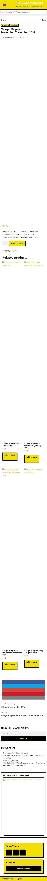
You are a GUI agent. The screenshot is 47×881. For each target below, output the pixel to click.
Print (44, 20)
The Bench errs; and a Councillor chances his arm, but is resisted (24, 756)
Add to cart (17, 243)
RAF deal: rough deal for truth (14, 765)
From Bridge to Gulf (11, 760)
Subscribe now (23, 868)
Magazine (5, 25)
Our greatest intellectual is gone (15, 753)
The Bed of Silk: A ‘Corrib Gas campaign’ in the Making (24, 763)
